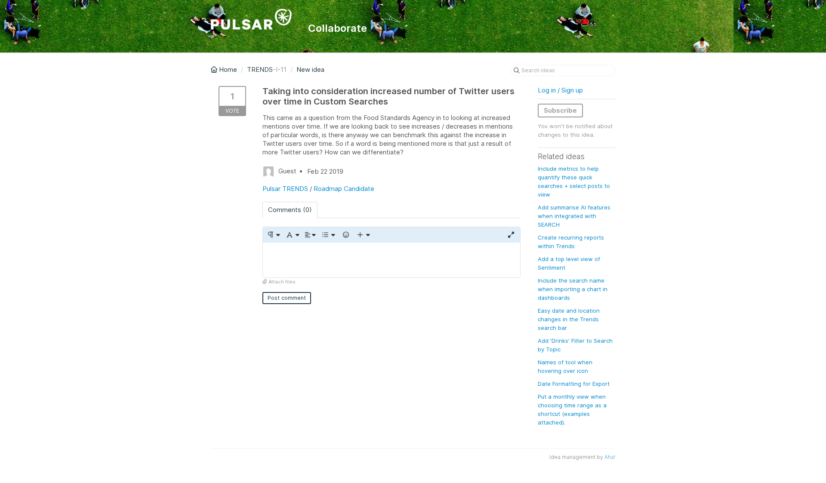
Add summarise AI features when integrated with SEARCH (574, 216)
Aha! (609, 457)
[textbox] (391, 260)
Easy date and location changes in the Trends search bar (569, 319)
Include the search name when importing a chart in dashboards (572, 289)
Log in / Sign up (560, 90)
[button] (273, 235)
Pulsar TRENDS (285, 189)
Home (228, 69)
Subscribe (560, 110)
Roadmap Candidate (344, 189)
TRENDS (260, 69)
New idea (310, 69)
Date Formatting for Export (574, 383)
